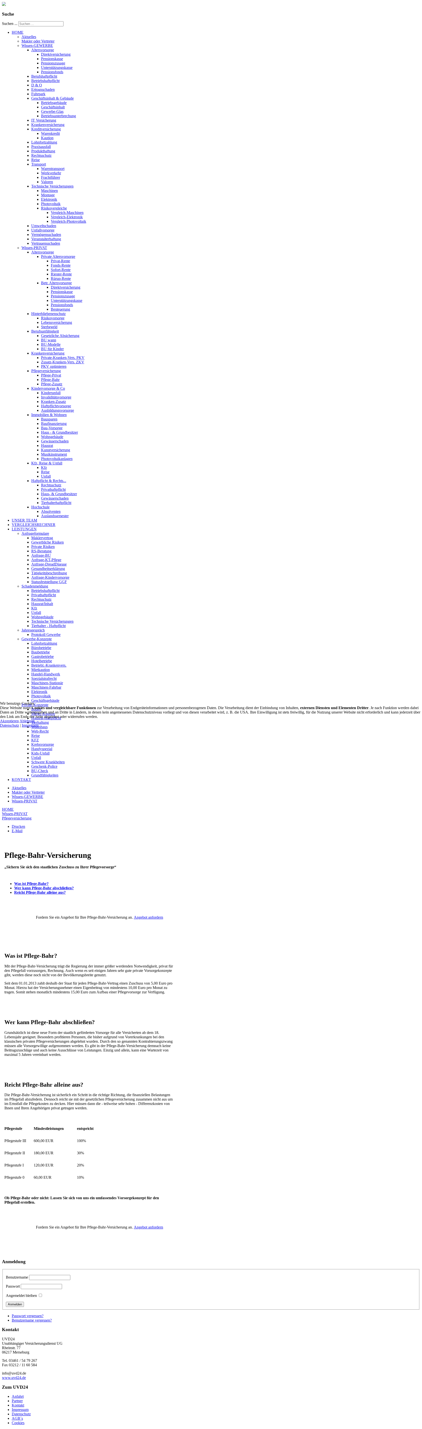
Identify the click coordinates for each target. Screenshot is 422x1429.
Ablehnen (27, 721)
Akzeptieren (9, 721)
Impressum (30, 725)
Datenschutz (9, 725)
